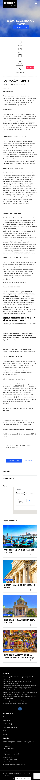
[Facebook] (20, 709)
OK (29, 500)
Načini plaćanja (7, 724)
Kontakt (5, 734)
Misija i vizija (6, 720)
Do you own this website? (20, 501)
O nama (5, 717)
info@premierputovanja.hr (11, 754)
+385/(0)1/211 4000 (9, 748)
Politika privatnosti (9, 731)
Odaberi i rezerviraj (21, 27)
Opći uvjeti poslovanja (10, 727)
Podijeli (30, 460)
